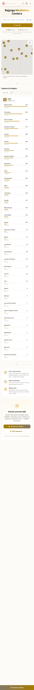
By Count (5, 92)
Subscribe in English (17, 426)
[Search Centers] (23, 3)
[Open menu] (30, 3)
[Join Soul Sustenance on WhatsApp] (26, 3)
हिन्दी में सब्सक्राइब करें (17, 431)
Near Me (18, 25)
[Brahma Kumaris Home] (9, 3)
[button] (5, 57)
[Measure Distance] (29, 42)
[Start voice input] (27, 20)
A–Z (12, 92)
